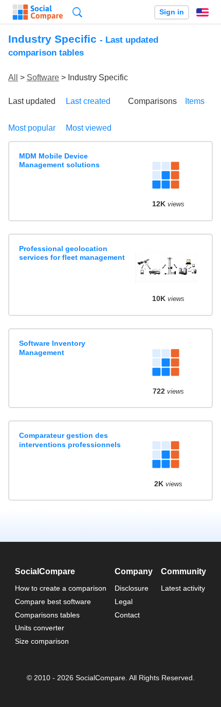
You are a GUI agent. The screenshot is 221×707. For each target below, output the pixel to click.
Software (43, 77)
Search (77, 12)
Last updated (32, 101)
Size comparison (42, 641)
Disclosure (132, 588)
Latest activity (183, 588)
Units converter (39, 628)
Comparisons (152, 101)
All (13, 77)
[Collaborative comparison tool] (37, 12)
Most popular (32, 127)
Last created (88, 101)
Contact (127, 615)
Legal (124, 601)
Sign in (171, 12)
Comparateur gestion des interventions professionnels (70, 439)
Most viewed (89, 127)
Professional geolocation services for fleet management (72, 252)
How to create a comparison (60, 588)
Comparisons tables (47, 615)
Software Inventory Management (52, 347)
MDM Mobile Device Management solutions (59, 160)
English (202, 12)
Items (195, 101)
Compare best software (53, 601)
